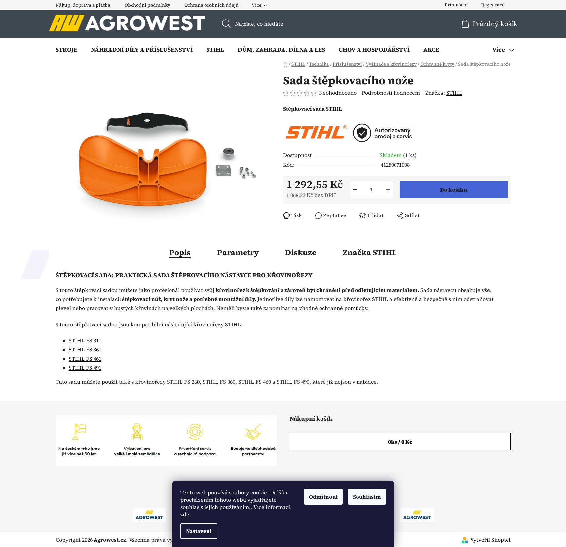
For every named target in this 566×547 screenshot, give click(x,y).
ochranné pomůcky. (344, 308)
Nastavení (199, 531)
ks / (400, 441)
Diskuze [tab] (300, 252)
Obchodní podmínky (147, 5)
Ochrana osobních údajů (211, 5)
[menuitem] (66, 49)
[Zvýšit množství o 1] (388, 189)
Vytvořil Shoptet (490, 539)
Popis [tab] (180, 252)
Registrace (492, 4)
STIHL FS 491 (85, 367)
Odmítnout (323, 496)
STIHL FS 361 (85, 349)
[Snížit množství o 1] (355, 189)
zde (184, 514)
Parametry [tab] (238, 252)
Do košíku (453, 189)
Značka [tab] (370, 252)
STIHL (454, 92)
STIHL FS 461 (85, 358)
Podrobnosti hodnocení (391, 92)
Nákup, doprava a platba (83, 5)
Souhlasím (367, 496)
